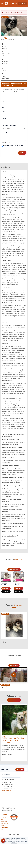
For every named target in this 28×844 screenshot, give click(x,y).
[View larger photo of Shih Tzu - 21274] (22, 573)
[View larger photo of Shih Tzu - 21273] (9, 573)
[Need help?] (3, 840)
